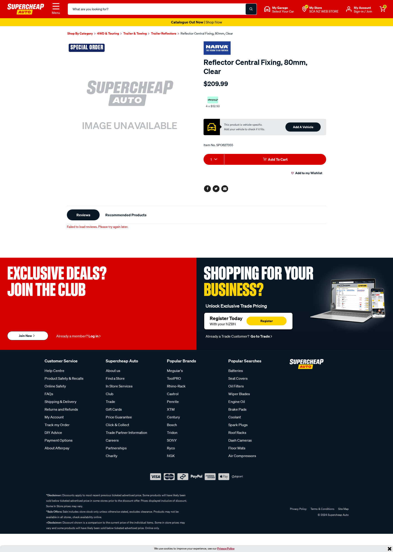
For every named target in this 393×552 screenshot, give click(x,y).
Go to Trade (260, 336)
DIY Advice (53, 432)
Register (266, 321)
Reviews (83, 215)
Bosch (172, 424)
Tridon (172, 432)
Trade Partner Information (126, 432)
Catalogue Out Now (196, 22)
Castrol (173, 394)
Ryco (171, 448)
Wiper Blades (239, 394)
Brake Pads (237, 409)
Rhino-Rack (176, 386)
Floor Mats (236, 448)
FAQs (49, 394)
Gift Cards (114, 409)
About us (113, 370)
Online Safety (55, 386)
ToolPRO (174, 378)
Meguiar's (175, 370)
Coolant (234, 417)
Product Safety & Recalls (64, 378)
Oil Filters (236, 386)
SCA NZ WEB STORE (323, 11)
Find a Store (115, 378)
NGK (171, 455)
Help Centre (54, 370)
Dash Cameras (240, 440)
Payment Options (59, 440)
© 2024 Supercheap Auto (333, 515)
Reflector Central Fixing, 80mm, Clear (207, 33)
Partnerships (116, 448)
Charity (111, 455)
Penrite (173, 401)
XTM (171, 409)
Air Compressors (242, 455)
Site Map (343, 509)
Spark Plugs (238, 424)
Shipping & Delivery (60, 401)
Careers (112, 440)
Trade (110, 401)
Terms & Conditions (322, 509)
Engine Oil (236, 401)
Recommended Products (125, 215)
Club (109, 394)
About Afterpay (57, 448)
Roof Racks (237, 432)
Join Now (26, 335)
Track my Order (57, 424)
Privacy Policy (225, 548)
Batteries (235, 370)
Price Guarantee (119, 417)
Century (173, 417)
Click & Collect (117, 424)
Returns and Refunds (61, 409)
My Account (54, 417)
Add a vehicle (303, 127)
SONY (172, 440)
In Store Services (119, 386)
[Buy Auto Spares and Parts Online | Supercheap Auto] (25, 8)
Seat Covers (238, 378)
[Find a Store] (304, 9)
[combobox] (214, 159)
